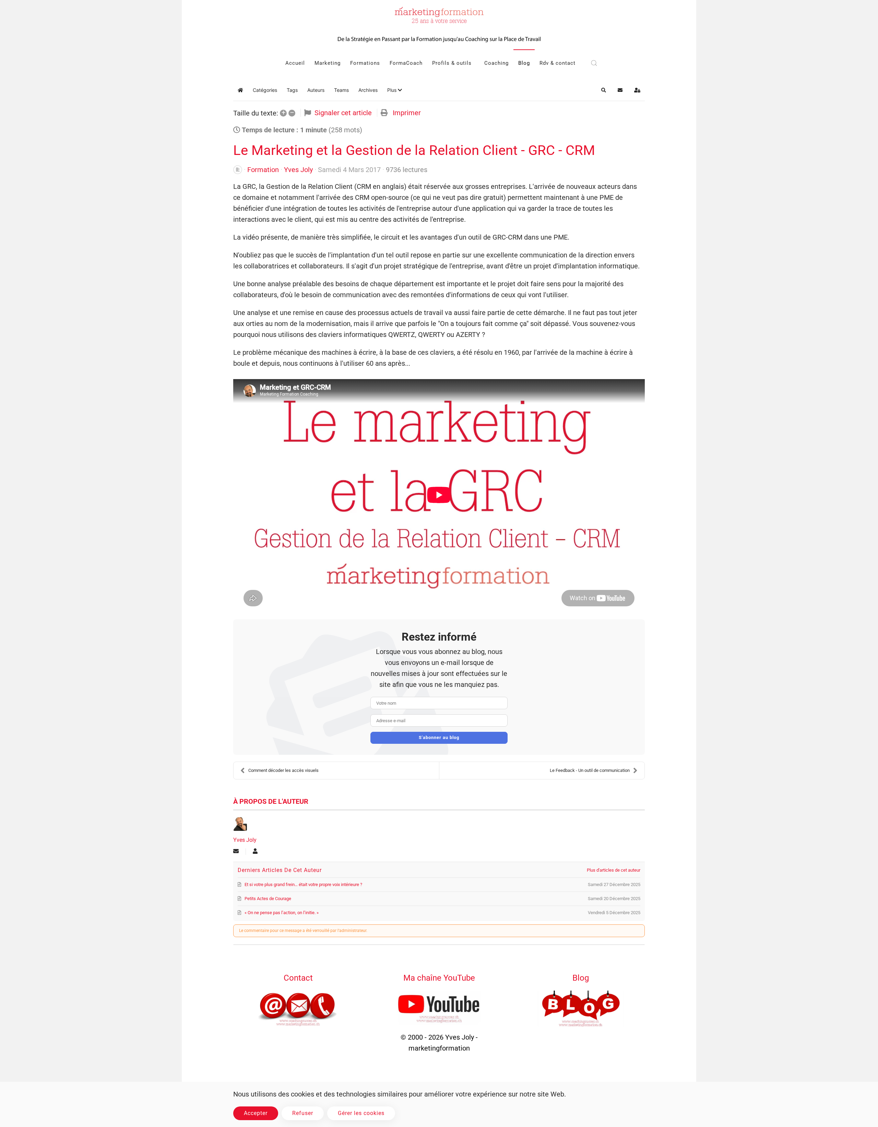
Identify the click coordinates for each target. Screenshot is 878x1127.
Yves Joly (298, 170)
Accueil (295, 63)
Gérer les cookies (361, 1113)
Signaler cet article (343, 113)
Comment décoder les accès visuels (283, 770)
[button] (594, 63)
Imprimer (407, 113)
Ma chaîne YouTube (439, 978)
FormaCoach (406, 63)
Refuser (302, 1113)
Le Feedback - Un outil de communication (590, 770)
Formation (263, 169)
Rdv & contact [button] (557, 63)
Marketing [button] (328, 63)
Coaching (496, 63)
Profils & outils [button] (452, 63)
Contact (298, 978)
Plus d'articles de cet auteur (613, 870)
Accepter (256, 1113)
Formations (365, 63)
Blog (524, 63)
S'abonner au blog (439, 737)
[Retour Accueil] (439, 25)
